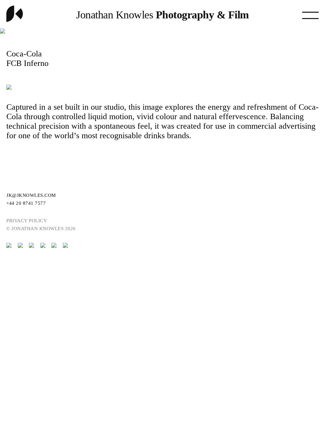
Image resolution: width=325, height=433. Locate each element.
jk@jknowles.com (31, 195)
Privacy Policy (26, 220)
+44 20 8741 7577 (26, 203)
